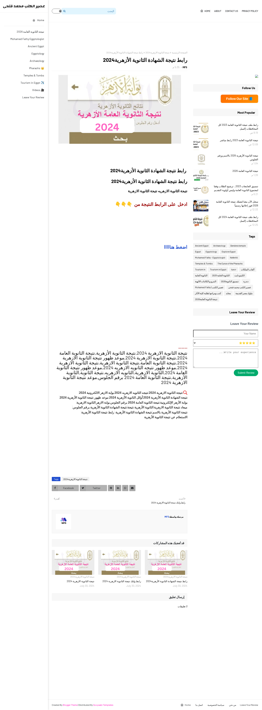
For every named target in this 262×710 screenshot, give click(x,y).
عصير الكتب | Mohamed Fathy (209, 287)
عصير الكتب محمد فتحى (239, 287)
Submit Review (246, 372)
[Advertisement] (188, 36)
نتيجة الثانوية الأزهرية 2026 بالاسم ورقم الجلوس (238, 157)
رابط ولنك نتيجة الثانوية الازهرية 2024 (121, 581)
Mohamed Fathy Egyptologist (27, 39)
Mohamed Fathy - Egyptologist (210, 257)
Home (207, 11)
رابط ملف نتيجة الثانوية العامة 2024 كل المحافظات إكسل (238, 218)
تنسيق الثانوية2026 (230, 281)
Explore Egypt (229, 251)
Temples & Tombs (33, 75)
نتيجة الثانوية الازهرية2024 (157, 52)
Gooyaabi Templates (103, 704)
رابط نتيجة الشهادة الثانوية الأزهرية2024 (166, 581)
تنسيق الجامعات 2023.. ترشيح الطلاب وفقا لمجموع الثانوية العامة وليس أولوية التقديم (236, 188)
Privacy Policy (250, 11)
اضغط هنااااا (175, 247)
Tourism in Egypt (218, 269)
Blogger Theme (70, 704)
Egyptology (37, 53)
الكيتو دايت (239, 275)
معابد (228, 293)
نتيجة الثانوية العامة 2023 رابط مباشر (239, 140)
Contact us (231, 11)
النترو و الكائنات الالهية (205, 281)
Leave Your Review (33, 97)
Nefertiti (234, 257)
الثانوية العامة (201, 275)
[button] (56, 11)
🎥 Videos (38, 90)
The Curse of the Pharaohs (230, 263)
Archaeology (37, 60)
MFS (185, 67)
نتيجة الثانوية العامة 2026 (30, 31)
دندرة (245, 281)
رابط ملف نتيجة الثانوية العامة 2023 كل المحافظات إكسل (238, 126)
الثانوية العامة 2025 (221, 275)
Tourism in (200, 269)
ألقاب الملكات (247, 269)
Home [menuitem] (40, 20)
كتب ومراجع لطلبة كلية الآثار (208, 293)
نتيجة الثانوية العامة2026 (206, 299)
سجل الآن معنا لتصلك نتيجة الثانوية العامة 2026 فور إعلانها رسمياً (237, 203)
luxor (233, 269)
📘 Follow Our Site (239, 98)
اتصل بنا (199, 704)
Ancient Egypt (36, 46)
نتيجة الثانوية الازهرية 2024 (80, 581)
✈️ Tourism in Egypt (32, 82)
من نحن (232, 704)
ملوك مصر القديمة (244, 293)
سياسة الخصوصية (216, 704)
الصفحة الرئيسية (179, 52)
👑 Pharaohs (36, 68)
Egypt (198, 251)
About (217, 11)
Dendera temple (238, 245)
